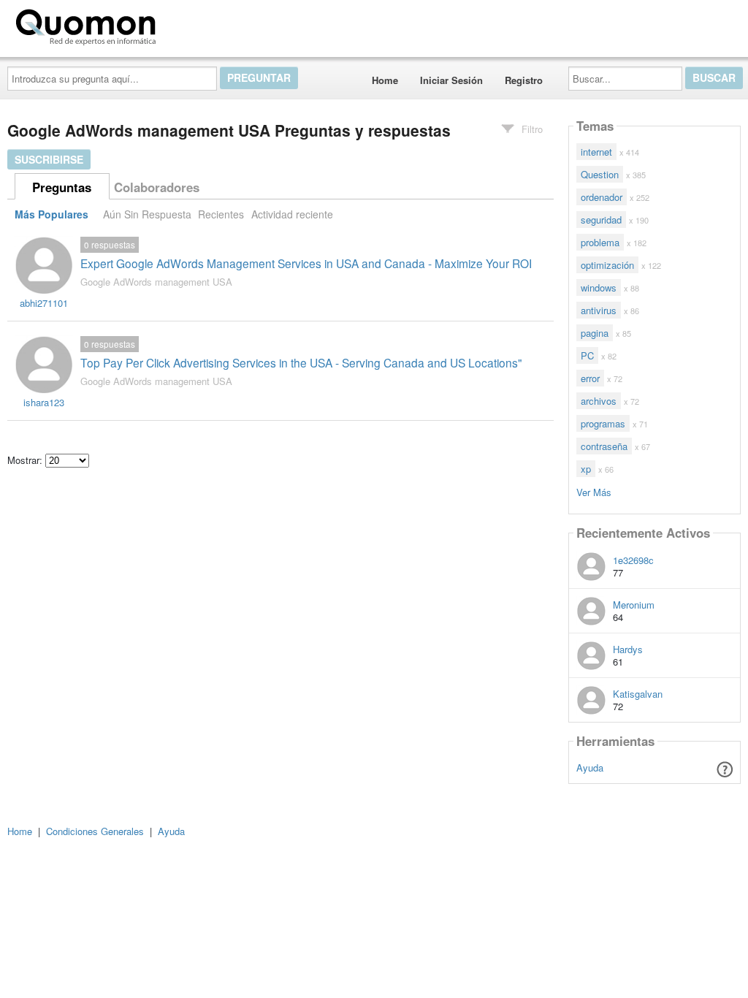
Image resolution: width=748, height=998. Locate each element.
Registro (524, 80)
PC (587, 355)
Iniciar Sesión (451, 80)
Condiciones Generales (95, 831)
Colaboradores (156, 187)
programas (603, 423)
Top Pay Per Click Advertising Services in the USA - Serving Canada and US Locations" (301, 362)
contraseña (604, 446)
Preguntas (61, 187)
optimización (607, 265)
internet (596, 152)
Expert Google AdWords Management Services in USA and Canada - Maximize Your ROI (306, 263)
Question (600, 174)
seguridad (601, 219)
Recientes (221, 214)
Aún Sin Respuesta (147, 214)
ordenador (601, 197)
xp (586, 469)
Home (385, 80)
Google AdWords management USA (156, 282)
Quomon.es (207, 24)
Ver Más (593, 491)
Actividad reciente (292, 214)
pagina (594, 333)
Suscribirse (49, 159)
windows (599, 287)
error (590, 378)
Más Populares (51, 214)
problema (600, 242)
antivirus (599, 310)
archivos (599, 401)
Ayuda (589, 767)
